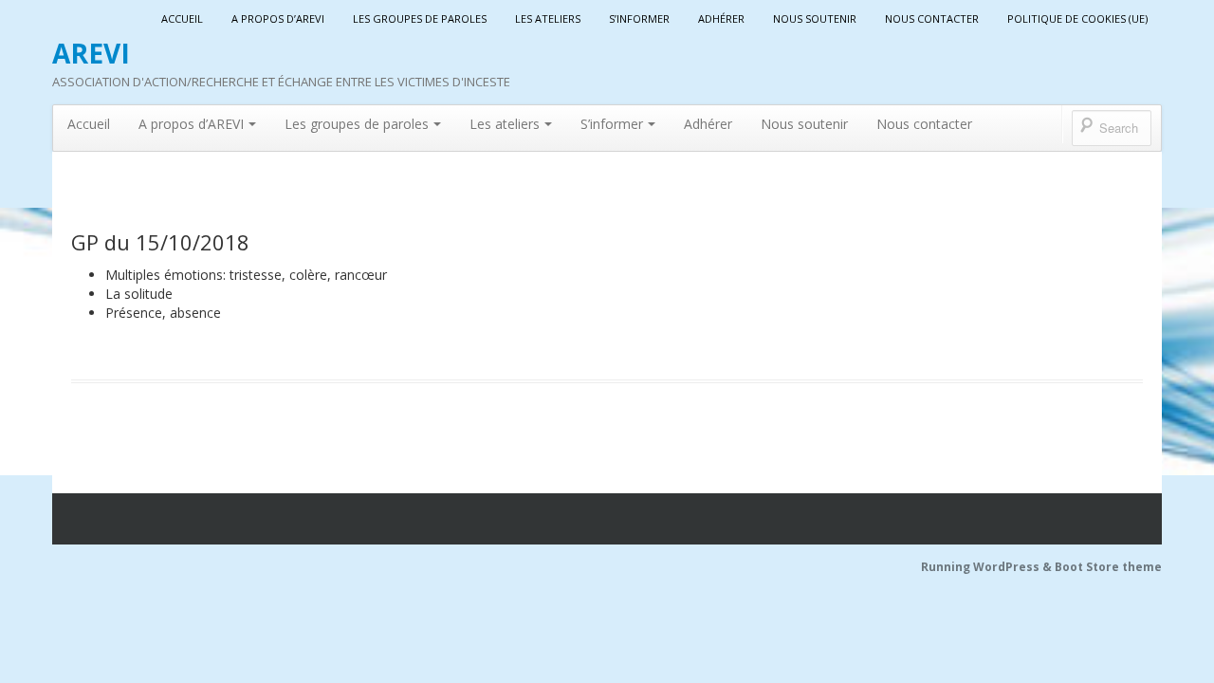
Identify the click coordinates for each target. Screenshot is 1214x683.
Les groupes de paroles (420, 18)
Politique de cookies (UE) (1077, 18)
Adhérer (721, 18)
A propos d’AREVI (277, 18)
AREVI (91, 53)
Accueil (182, 18)
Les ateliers (547, 18)
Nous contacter (932, 18)
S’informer (639, 18)
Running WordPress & (988, 567)
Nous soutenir (814, 18)
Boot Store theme (1108, 567)
